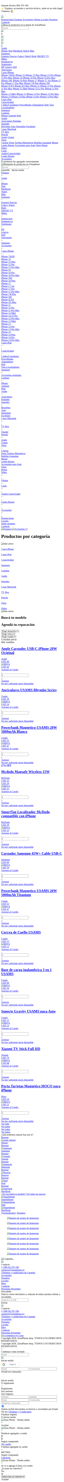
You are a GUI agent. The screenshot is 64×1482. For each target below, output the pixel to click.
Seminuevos (7, 221)
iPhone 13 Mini (8, 94)
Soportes (5, 402)
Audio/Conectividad (10, 494)
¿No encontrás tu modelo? (23, 1194)
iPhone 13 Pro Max (49, 94)
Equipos (18, 19)
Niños (4, 472)
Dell (15, 67)
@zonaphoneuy (8, 1213)
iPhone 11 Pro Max (10, 310)
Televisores (6, 237)
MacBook (18, 51)
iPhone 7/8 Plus (31, 83)
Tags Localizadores (10, 367)
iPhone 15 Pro (47, 75)
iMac (32, 51)
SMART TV (43, 56)
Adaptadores (38, 105)
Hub (47, 105)
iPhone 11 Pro (46, 86)
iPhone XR (44, 83)
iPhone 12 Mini (20, 88)
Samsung (5, 197)
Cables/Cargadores (10, 105)
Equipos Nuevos (9, 56)
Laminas (5, 378)
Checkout (5, 1457)
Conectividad (7, 351)
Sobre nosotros (8, 523)
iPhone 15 (20, 75)
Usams (11, 137)
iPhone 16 (17, 78)
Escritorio (30, 126)
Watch (26, 51)
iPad (10, 51)
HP (2, 67)
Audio (4, 391)
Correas (4, 142)
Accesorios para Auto (25, 145)
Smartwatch (6, 218)
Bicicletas (5, 126)
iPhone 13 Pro (33, 94)
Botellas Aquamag (42, 142)
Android (12, 115)
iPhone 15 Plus (32, 75)
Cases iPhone (7, 251)
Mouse (55, 142)
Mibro (4, 213)
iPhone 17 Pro (8, 289)
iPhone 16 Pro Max (46, 78)
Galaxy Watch (24, 56)
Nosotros (53, 19)
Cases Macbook (8, 418)
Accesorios (28, 19)
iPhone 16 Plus (20, 80)
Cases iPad (6, 343)
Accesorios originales (11, 375)
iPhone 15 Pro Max (10, 267)
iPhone (4, 51)
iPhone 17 (32, 80)
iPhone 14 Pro (32, 97)
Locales (45, 19)
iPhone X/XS (7, 86)
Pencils (4, 434)
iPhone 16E (6, 80)
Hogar (44, 145)
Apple (4, 137)
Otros (38, 145)
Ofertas (37, 19)
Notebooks (6, 224)
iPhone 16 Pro (29, 78)
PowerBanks (25, 105)
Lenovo (8, 67)
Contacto (5, 22)
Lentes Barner (7, 145)
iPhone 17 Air (44, 80)
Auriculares (7, 121)
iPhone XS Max (22, 86)
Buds (33, 56)
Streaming (21, 126)
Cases (4, 486)
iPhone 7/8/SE (8, 75)
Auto (13, 126)
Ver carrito (6, 1444)
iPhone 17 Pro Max (14, 83)
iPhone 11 (35, 86)
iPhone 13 (21, 94)
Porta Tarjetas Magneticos (21, 142)
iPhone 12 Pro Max (10, 318)
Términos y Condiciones (19, 1411)
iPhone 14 (6, 97)
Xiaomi (4, 432)
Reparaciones (7, 19)
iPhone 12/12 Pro (36, 88)
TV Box (5, 426)
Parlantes (17, 121)
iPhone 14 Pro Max (49, 97)
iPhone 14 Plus (18, 97)
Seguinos (21, 1213)
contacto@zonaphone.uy (13, 1270)
